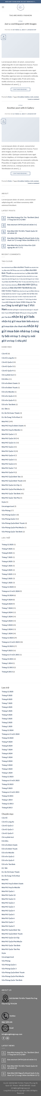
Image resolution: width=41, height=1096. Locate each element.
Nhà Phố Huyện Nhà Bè (11, 430)
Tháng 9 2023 (7, 650)
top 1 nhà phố (18, 340)
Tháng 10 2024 (7, 595)
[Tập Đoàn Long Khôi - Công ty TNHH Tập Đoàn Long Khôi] (20, 7)
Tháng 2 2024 (7, 629)
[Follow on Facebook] (3, 1038)
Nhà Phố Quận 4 (8, 455)
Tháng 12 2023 (7, 638)
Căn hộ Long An (8, 358)
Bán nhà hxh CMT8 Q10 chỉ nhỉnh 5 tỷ (22, 225)
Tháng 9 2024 (7, 600)
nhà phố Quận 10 (15, 313)
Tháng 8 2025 (7, 553)
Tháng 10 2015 (7, 659)
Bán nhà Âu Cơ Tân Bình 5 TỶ (17, 299)
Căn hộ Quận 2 (7, 362)
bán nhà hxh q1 (13, 285)
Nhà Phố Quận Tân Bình (11, 493)
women (36, 97)
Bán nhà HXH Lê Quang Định (15, 276)
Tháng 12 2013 (7, 667)
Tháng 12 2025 (7, 544)
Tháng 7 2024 (7, 608)
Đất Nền (5, 379)
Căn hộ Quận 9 (7, 371)
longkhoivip (31, 29)
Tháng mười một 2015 (10, 655)
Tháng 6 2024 (7, 612)
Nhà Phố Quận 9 (8, 472)
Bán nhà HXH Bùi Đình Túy (19, 273)
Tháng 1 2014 (7, 663)
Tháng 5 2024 (7, 616)
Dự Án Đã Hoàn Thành (10, 413)
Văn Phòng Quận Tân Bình (12, 532)
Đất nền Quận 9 (8, 400)
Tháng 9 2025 (7, 549)
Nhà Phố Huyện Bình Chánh (12, 426)
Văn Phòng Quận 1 (9, 515)
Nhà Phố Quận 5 (8, 459)
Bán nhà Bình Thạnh (21, 267)
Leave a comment (33, 99)
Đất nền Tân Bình (8, 404)
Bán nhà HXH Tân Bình (19, 288)
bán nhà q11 (8, 296)
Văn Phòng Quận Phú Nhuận (13, 527)
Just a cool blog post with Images (21, 24)
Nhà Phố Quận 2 (8, 447)
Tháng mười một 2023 (10, 642)
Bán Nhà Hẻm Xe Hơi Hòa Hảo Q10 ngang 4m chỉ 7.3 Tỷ (21, 246)
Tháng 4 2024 (7, 621)
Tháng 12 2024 (7, 587)
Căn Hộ (4, 353)
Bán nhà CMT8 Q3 (19, 270)
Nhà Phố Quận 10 (8, 438)
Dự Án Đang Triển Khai (11, 417)
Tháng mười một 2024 (10, 591)
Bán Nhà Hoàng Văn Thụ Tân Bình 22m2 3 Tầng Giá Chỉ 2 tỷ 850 (23, 218)
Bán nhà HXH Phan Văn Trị (14, 282)
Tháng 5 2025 (7, 566)
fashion (27, 97)
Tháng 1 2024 (7, 633)
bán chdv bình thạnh (8, 267)
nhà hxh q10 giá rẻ (13, 310)
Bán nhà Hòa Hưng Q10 (24, 291)
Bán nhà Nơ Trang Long (16, 294)
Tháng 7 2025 (7, 557)
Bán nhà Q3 (27, 294)
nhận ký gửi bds (23, 316)
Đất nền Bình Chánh (9, 383)
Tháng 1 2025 (7, 583)
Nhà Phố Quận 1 (8, 434)
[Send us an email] (7, 1038)
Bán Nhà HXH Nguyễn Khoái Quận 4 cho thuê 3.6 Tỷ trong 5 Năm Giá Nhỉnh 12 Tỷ (23, 239)
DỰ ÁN (4, 409)
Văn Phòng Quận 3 (9, 519)
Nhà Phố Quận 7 (8, 468)
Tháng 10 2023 (7, 646)
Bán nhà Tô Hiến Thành (19, 296)
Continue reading (20, 89)
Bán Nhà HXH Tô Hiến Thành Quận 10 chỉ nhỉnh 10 (22, 232)
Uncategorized (8, 506)
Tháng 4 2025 (7, 570)
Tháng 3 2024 (7, 625)
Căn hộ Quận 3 (7, 366)
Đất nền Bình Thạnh (9, 387)
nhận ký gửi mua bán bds (16, 321)
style (31, 97)
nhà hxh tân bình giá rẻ (26, 310)
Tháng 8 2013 (7, 672)
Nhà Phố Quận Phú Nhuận (12, 489)
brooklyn (21, 97)
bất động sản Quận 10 (14, 302)
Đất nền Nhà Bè (8, 392)
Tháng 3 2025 (7, 574)
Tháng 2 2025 (7, 578)
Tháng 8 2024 (7, 604)
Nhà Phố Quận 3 (8, 451)
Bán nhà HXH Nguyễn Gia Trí (12, 279)
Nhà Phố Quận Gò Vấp (10, 485)
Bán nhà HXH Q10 (26, 284)
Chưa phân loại (8, 375)
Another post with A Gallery (20, 108)
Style (21, 21)
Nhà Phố (5, 421)
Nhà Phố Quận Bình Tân (11, 477)
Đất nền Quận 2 (8, 396)
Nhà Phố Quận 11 (8, 443)
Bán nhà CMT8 (9, 270)
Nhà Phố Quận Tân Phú (11, 498)
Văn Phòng (6, 510)
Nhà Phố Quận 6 (8, 464)
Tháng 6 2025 (7, 561)
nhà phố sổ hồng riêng (28, 313)
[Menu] (3, 7)
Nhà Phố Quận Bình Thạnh (12, 481)
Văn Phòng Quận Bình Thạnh (13, 523)
